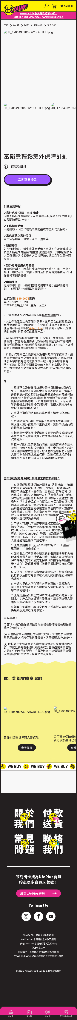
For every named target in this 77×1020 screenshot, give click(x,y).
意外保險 (51, 25)
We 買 (16, 25)
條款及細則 (49, 315)
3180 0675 (22, 298)
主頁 (6, 25)
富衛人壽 (37, 25)
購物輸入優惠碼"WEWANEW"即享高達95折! (38, 17)
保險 (26, 25)
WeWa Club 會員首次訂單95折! (38, 13)
